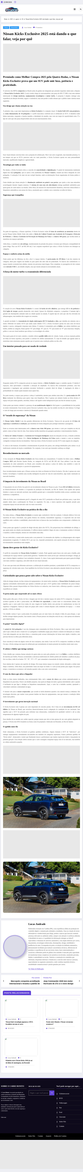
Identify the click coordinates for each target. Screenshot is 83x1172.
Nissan (6, 27)
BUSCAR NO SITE (34, 1086)
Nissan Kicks (14, 27)
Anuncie (48, 1136)
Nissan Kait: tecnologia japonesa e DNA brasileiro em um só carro (19, 1023)
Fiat (60, 1108)
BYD (61, 1098)
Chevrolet (62, 1117)
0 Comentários (38, 27)
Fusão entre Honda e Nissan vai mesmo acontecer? (59, 1023)
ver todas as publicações (36, 969)
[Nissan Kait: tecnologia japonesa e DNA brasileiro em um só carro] (21, 1008)
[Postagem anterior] (3, 981)
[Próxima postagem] (79, 981)
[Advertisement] (41, 58)
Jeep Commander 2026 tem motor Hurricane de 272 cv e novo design (58, 982)
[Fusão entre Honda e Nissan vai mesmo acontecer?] (61, 1008)
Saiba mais (3, 1117)
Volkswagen (63, 1103)
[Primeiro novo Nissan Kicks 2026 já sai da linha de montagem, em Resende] (21, 1047)
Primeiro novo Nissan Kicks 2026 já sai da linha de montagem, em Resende (19, 1062)
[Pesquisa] (81, 9)
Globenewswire (64, 1094)
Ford (60, 1112)
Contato (61, 1126)
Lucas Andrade (27, 27)
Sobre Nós (62, 1121)
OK (52, 1093)
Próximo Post (47, 977)
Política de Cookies (60, 1136)
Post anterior (36, 977)
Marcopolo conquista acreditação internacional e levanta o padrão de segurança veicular (24, 982)
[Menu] (74, 9)
